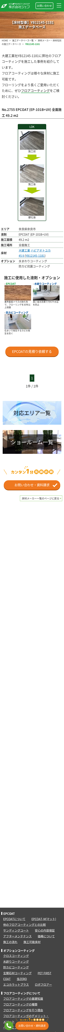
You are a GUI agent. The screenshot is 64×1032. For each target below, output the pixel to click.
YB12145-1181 (35, 255)
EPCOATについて (14, 919)
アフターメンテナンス (17, 936)
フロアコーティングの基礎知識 (23, 998)
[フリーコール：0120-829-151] (8, 1025)
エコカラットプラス (16, 984)
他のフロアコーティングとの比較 (24, 924)
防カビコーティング (16, 967)
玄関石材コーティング (17, 973)
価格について (46, 936)
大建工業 (24, 250)
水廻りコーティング (16, 961)
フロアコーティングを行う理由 (23, 1010)
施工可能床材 (32, 942)
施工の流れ (10, 942)
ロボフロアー (43, 984)
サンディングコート (16, 930)
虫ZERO (22, 979)
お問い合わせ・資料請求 (33, 484)
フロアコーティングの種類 (20, 1004)
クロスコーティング (16, 956)
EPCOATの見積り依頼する (32, 351)
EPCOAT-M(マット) (43, 919)
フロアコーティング (35, 90)
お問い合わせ (44, 5)
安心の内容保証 (45, 930)
